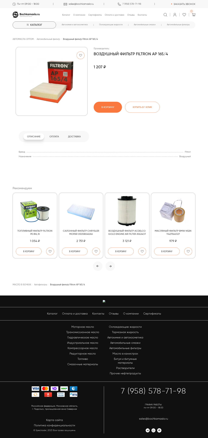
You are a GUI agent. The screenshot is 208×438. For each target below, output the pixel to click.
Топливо (83, 359)
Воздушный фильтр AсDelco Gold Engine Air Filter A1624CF (127, 232)
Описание (33, 136)
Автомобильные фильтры (178, 24)
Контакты (142, 15)
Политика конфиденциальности (54, 425)
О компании (79, 15)
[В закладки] (81, 55)
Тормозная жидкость (125, 332)
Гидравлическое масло (82, 337)
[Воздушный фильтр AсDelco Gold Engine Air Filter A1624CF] (127, 211)
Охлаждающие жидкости (111, 24)
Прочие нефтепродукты (125, 373)
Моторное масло (82, 326)
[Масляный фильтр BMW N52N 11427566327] (173, 211)
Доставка (74, 136)
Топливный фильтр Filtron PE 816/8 (34, 232)
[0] (193, 14)
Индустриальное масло (82, 342)
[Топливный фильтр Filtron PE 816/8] (35, 211)
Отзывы (131, 15)
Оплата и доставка (114, 15)
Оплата (54, 136)
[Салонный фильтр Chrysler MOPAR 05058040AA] (81, 211)
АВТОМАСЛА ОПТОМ (23, 39)
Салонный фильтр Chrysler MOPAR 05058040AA (81, 232)
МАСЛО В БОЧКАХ (22, 284)
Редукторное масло (83, 353)
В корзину (28, 251)
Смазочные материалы (82, 364)
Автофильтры (40, 284)
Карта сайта (54, 420)
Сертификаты (95, 15)
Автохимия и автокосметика (75, 24)
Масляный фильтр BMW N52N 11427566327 (173, 232)
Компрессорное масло (83, 348)
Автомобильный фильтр (48, 39)
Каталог (66, 15)
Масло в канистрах (125, 353)
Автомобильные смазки (144, 24)
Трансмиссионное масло (82, 332)
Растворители (125, 368)
